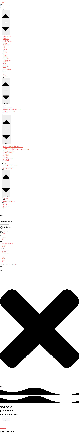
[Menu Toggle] (0, 7)
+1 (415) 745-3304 (2, 233)
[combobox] (4, 271)
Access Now (3, 428)
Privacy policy (15, 264)
